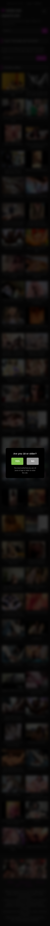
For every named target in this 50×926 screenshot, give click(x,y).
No (32, 461)
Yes (17, 461)
